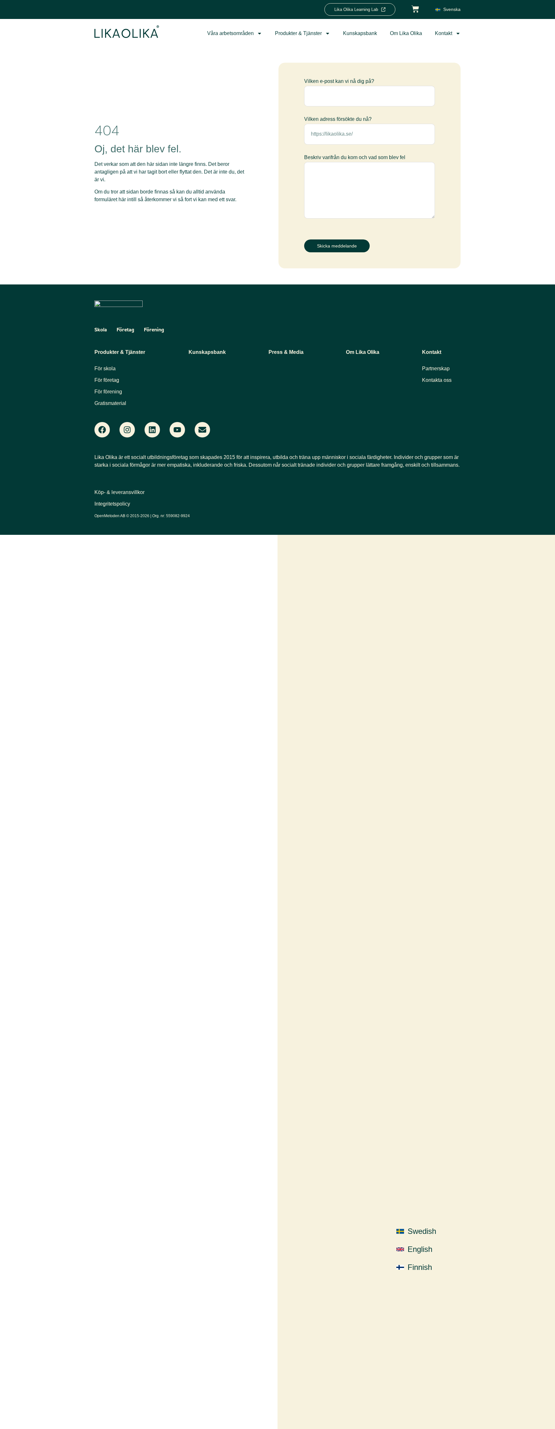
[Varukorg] (415, 8)
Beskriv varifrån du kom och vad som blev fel (354, 157)
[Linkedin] (152, 429)
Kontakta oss (437, 380)
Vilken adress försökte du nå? (338, 119)
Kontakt (443, 33)
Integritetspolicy (112, 504)
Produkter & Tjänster (298, 33)
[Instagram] (127, 429)
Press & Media (286, 352)
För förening (108, 391)
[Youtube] (177, 429)
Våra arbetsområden (230, 33)
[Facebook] (102, 429)
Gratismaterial (110, 403)
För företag (106, 380)
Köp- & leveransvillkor (119, 492)
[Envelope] (202, 429)
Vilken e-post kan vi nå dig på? (339, 81)
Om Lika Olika (406, 33)
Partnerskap (436, 368)
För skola (105, 368)
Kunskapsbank (360, 33)
